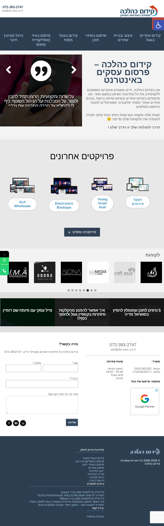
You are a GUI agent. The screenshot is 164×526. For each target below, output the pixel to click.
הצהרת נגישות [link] (95, 516)
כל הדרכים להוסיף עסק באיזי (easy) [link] (82, 492)
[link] (159, 25)
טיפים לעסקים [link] (95, 483)
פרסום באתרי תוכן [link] (93, 464)
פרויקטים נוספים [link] (84, 232)
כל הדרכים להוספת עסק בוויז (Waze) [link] (82, 498)
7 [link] (72, 290)
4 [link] (84, 290)
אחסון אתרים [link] (96, 467)
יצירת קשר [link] (98, 508)
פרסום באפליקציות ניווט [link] (89, 461)
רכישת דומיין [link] (96, 480)
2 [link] (91, 290)
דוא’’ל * (73, 378)
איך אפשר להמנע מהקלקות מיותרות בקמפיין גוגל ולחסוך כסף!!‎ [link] (66, 501)
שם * (75, 363)
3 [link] (87, 290)
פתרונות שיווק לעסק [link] (92, 449)
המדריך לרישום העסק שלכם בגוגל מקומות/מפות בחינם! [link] (71, 495)
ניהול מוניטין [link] (97, 477)
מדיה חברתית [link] (96, 474)
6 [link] (76, 290)
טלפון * (37, 363)
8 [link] (68, 290)
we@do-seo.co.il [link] (12, 10)
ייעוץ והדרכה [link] (96, 470)
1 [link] (95, 290)
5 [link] (80, 290)
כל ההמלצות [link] (15, 121)
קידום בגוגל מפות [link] (93, 458)
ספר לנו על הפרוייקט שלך (63, 394)
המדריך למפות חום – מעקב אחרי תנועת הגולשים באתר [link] (71, 504)
